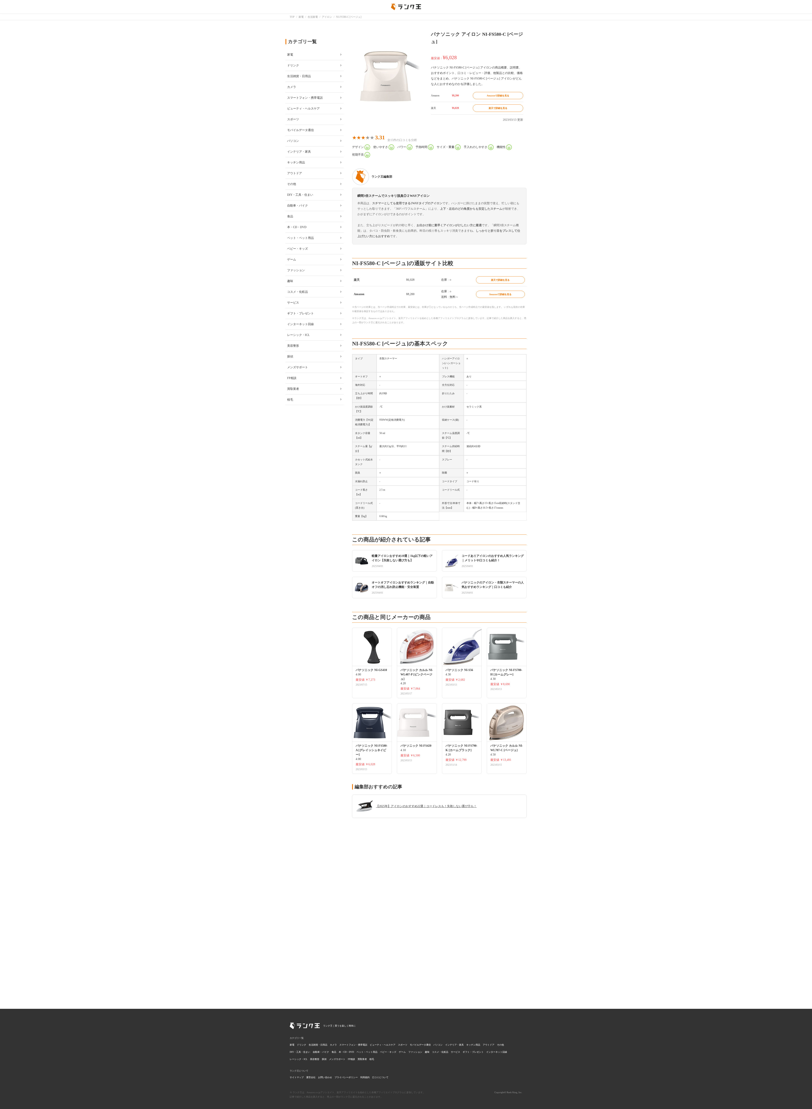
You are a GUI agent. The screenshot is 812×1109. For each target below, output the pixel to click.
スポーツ (402, 1044)
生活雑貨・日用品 (318, 1044)
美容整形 (314, 1059)
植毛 (371, 1059)
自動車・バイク (321, 1052)
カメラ (333, 1044)
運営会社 (310, 1077)
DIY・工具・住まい (300, 1052)
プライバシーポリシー (346, 1077)
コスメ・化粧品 (440, 1052)
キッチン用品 (473, 1044)
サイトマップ (297, 1077)
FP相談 (351, 1059)
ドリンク (301, 1044)
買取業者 (362, 1059)
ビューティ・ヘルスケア (382, 1044)
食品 (334, 1052)
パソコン (438, 1044)
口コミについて (380, 1077)
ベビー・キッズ (388, 1052)
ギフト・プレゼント (473, 1052)
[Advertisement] (439, 939)
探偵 (324, 1059)
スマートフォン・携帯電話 (353, 1044)
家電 (292, 1044)
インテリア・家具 (454, 1044)
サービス (455, 1052)
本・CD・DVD (346, 1052)
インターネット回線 (496, 1052)
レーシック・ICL (298, 1059)
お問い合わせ (325, 1077)
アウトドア (488, 1044)
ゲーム (402, 1052)
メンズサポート (337, 1059)
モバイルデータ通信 (420, 1044)
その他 (500, 1044)
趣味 (427, 1052)
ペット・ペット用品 (367, 1052)
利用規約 (365, 1077)
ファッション (415, 1052)
